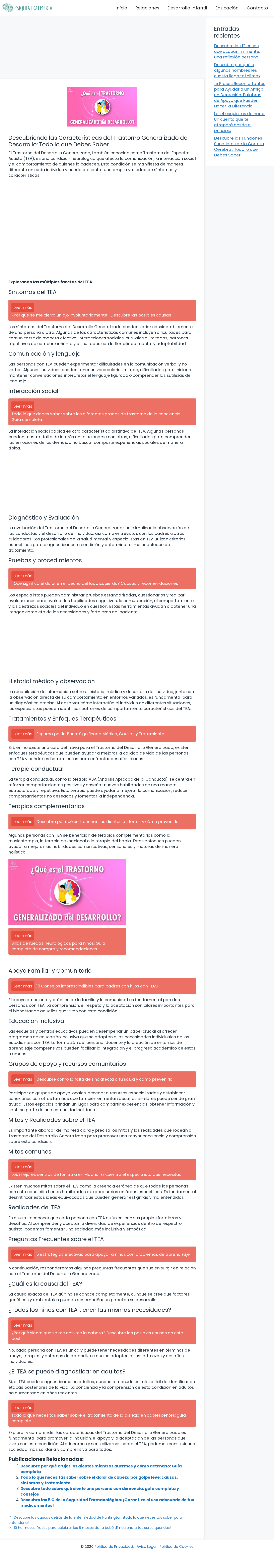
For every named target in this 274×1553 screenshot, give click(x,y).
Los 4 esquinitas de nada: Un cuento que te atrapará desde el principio (239, 122)
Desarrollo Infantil (187, 8)
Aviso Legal (146, 1546)
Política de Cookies (176, 1546)
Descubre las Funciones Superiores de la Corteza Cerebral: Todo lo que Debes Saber (239, 146)
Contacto (257, 8)
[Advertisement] (102, 47)
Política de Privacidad (113, 1546)
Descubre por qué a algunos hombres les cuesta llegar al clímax (237, 70)
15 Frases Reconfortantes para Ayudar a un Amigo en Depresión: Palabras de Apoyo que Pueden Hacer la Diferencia (239, 95)
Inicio (121, 8)
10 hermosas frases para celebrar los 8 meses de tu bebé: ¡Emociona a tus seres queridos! (92, 1527)
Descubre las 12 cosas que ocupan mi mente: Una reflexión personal (237, 51)
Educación (227, 8)
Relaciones (147, 8)
